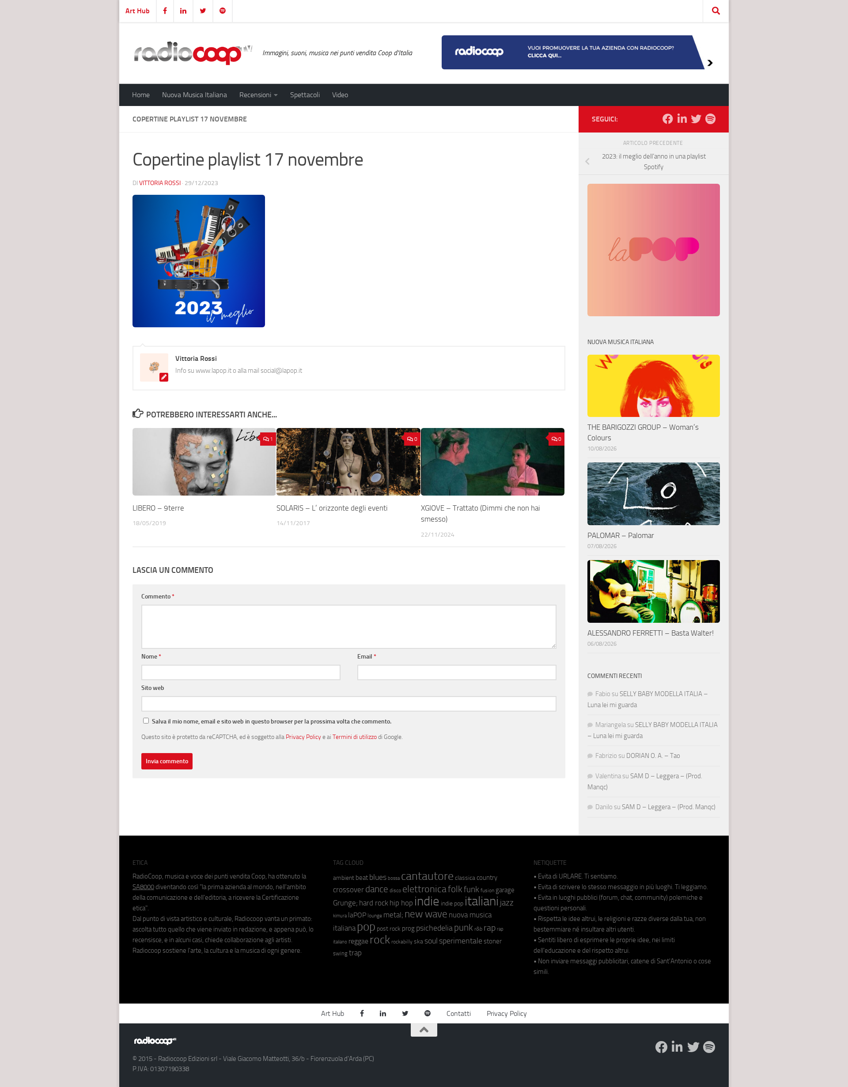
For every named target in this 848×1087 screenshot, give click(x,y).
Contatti (459, 1013)
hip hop (401, 902)
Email (366, 656)
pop (366, 927)
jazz (507, 903)
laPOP (357, 915)
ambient (343, 878)
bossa (394, 878)
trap (355, 952)
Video (340, 95)
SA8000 (143, 887)
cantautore (427, 876)
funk (471, 889)
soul (431, 941)
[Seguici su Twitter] (696, 119)
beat (362, 878)
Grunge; (345, 903)
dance (376, 888)
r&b (478, 928)
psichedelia (434, 928)
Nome (151, 656)
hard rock (373, 903)
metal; (393, 915)
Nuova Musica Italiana (194, 95)
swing (340, 953)
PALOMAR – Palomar (620, 535)
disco (395, 890)
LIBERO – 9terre (158, 508)
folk (455, 889)
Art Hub (137, 11)
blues (377, 877)
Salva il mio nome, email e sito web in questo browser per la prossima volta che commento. (271, 721)
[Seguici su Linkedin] (682, 119)
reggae (358, 941)
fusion (487, 890)
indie (426, 901)
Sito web (152, 688)
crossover (348, 889)
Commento (157, 596)
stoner (493, 941)
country (487, 878)
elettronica (424, 889)
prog (408, 928)
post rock (389, 928)
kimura (340, 916)
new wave (426, 914)
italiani (482, 901)
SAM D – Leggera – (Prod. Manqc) (669, 807)
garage (505, 890)
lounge (374, 916)
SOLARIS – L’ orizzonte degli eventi (332, 508)
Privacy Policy (303, 736)
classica (465, 878)
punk (463, 927)
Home (141, 95)
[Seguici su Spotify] (710, 119)
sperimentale (460, 941)
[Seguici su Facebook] (667, 119)
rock (380, 940)
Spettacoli (305, 95)
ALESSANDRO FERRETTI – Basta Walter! (650, 633)
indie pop (452, 903)
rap (490, 928)
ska (418, 941)
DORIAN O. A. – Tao (653, 756)
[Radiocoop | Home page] (193, 53)
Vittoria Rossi (160, 183)
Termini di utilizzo (355, 736)
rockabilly (402, 942)
